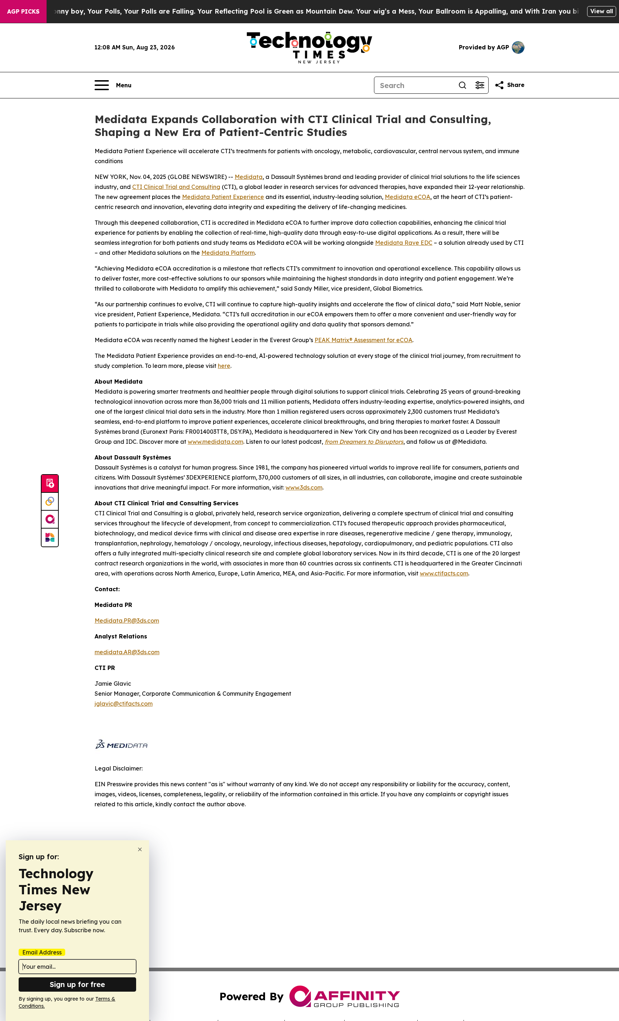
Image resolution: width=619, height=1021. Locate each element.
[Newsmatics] (50, 537)
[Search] (462, 85)
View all (601, 11)
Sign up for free (77, 984)
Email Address (42, 952)
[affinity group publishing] (50, 520)
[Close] (139, 849)
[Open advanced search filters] (479, 85)
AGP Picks (23, 11)
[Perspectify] (50, 502)
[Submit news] (50, 484)
